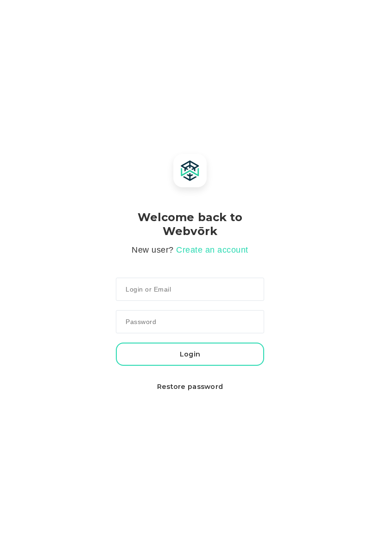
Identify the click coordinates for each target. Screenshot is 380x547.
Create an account (212, 249)
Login (190, 354)
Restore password (190, 386)
